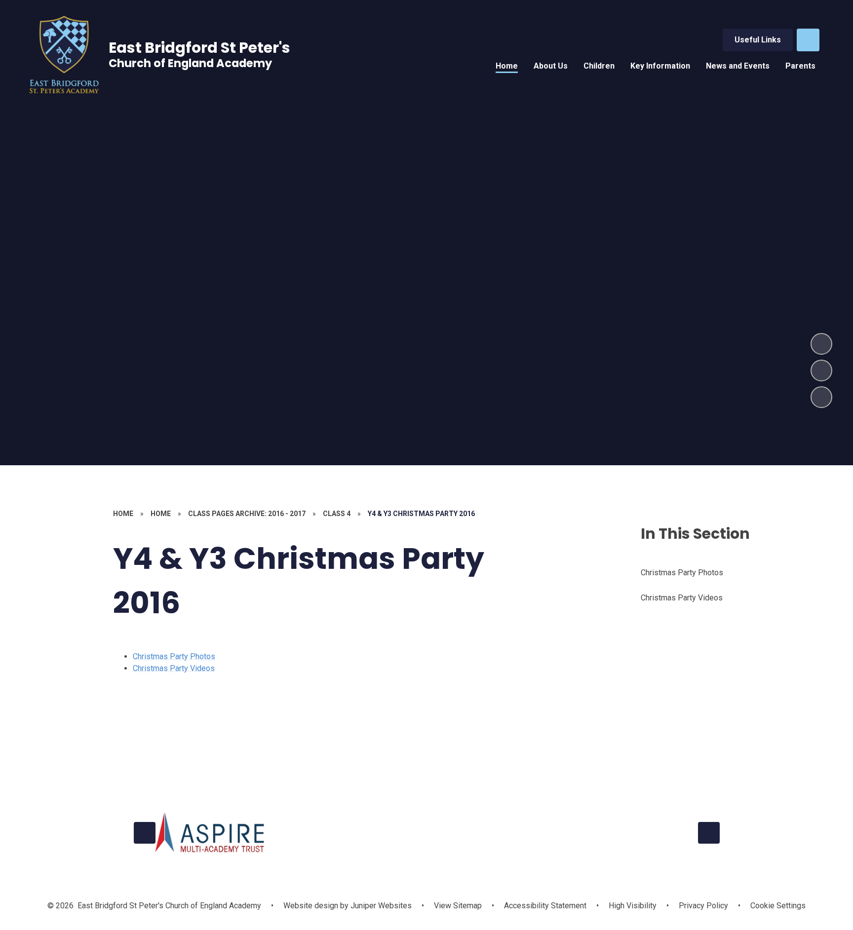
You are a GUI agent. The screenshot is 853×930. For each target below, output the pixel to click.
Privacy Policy (703, 905)
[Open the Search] (808, 40)
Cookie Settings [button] (778, 905)
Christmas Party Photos (174, 656)
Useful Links (758, 39)
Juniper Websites (380, 905)
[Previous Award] (144, 833)
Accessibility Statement (545, 905)
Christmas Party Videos (174, 668)
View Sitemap (458, 905)
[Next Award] (709, 833)
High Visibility (633, 905)
